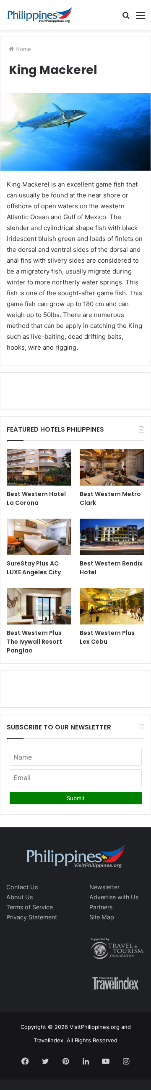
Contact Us (22, 886)
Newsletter (104, 886)
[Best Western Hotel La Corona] (39, 467)
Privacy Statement (31, 917)
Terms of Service (29, 907)
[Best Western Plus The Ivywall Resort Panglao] (39, 606)
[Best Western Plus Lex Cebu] (112, 606)
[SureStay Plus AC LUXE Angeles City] (39, 537)
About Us (19, 897)
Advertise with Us (113, 897)
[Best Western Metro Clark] (112, 467)
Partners (100, 907)
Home (22, 49)
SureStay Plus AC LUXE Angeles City (34, 567)
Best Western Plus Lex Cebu (107, 637)
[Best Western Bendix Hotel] (112, 537)
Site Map (101, 917)
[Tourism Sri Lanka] (39, 15)
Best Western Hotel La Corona (36, 498)
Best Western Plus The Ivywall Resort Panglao (34, 642)
